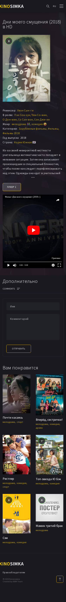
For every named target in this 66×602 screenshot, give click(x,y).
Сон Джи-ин (42, 119)
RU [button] (54, 6)
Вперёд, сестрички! (49, 420)
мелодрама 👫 (21, 124)
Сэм (5, 538)
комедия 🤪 (39, 124)
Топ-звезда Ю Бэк (48, 479)
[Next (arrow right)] (60, 301)
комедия (54, 424)
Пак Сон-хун (22, 115)
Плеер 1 (11, 186)
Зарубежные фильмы (33, 128)
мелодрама (9, 422)
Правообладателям (14, 572)
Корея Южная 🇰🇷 (25, 142)
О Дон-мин (10, 119)
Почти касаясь (13, 417)
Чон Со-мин (39, 115)
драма (39, 427)
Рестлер (8, 479)
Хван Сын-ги (25, 110)
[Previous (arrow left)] (6, 301)
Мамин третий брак (49, 526)
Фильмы (53, 128)
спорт (20, 422)
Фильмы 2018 (11, 133)
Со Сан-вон (25, 119)
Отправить (18, 348)
